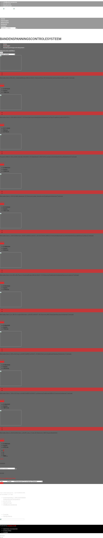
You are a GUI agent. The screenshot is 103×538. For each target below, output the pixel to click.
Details (2, 86)
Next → (5, 456)
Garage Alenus (7, 516)
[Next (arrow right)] (2, 537)
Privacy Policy (7, 530)
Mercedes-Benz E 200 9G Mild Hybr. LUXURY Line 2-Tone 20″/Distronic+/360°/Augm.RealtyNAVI (28, 433)
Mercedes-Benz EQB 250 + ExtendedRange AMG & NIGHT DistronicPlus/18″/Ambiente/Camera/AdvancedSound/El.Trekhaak (37, 78)
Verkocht (4, 24)
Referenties (5, 22)
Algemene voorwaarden (10, 529)
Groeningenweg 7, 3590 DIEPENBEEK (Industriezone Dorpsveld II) (14, 498)
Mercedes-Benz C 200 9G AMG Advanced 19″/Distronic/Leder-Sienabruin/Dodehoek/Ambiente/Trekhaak (31, 196)
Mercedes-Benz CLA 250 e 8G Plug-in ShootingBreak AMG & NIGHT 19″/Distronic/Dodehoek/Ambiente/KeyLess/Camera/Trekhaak (39, 275)
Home (3, 19)
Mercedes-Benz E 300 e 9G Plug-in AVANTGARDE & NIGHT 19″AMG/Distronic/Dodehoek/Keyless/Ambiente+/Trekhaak (35, 354)
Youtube (5, 514)
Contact (3, 26)
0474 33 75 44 (7, 6)
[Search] (16, 28)
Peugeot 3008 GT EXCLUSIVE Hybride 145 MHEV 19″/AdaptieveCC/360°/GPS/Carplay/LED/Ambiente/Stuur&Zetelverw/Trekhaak (38, 157)
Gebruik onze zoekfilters (7, 51)
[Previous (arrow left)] (0, 537)
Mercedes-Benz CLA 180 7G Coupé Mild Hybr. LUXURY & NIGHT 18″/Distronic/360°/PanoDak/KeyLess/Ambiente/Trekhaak (37, 314)
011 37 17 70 (7, 4)
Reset (1, 483)
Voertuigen (5, 20)
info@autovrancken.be (10, 2)
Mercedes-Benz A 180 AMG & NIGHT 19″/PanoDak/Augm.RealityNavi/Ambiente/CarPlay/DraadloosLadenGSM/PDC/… (35, 117)
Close (1, 459)
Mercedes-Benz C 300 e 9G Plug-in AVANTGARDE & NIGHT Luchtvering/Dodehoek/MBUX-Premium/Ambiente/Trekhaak (36, 393)
